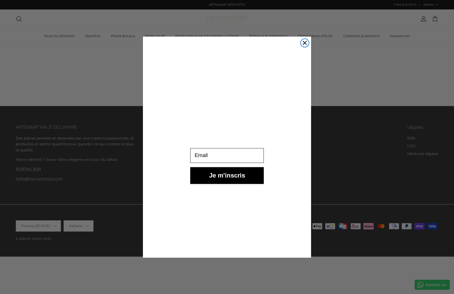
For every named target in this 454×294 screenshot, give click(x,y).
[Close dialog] (305, 43)
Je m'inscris (227, 180)
